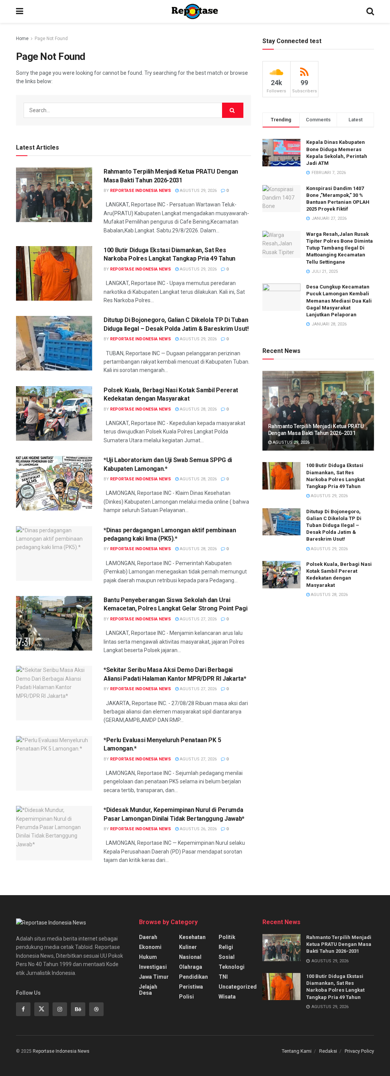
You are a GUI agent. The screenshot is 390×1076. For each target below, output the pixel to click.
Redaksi (328, 1051)
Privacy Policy (359, 1051)
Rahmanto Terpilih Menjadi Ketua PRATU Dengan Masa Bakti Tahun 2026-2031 (338, 944)
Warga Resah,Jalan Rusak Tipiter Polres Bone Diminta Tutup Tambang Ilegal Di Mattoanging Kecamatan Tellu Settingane (339, 248)
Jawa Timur (154, 977)
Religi (226, 947)
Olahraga (190, 967)
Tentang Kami (297, 1051)
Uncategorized (238, 987)
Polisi (186, 997)
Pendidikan (193, 977)
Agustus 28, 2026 (198, 409)
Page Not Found (51, 38)
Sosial (227, 957)
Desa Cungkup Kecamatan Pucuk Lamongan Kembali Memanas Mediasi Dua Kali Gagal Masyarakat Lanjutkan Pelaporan (339, 300)
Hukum (148, 957)
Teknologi (232, 967)
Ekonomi (150, 947)
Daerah (148, 937)
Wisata (227, 997)
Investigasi (153, 967)
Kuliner (188, 947)
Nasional (190, 957)
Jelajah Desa (148, 990)
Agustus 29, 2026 (198, 190)
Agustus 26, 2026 (198, 828)
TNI (223, 977)
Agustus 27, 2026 (198, 619)
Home (22, 38)
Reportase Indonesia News (140, 190)
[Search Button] (232, 110)
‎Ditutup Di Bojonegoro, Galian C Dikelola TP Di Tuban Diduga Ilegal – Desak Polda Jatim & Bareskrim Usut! (333, 525)
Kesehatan (192, 937)
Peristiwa (191, 987)
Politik (227, 937)
